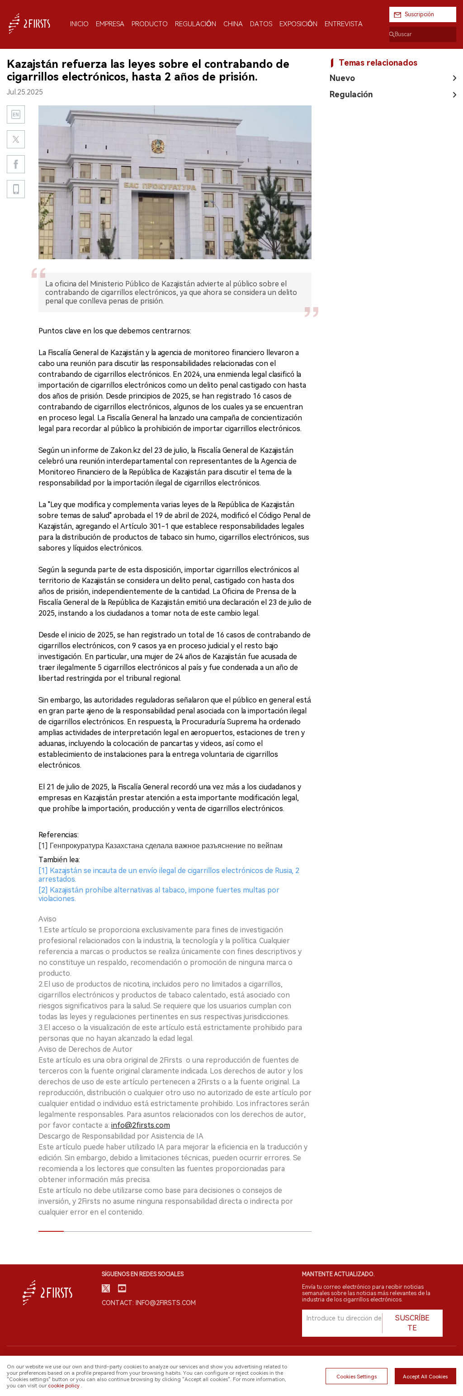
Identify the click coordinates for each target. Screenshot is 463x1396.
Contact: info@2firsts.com (149, 1302)
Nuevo (342, 78)
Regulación (351, 94)
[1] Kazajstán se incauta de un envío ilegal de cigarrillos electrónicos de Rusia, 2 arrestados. (168, 874)
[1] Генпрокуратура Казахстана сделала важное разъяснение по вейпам (160, 845)
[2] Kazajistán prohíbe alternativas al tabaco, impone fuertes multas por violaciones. (158, 894)
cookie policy (64, 1385)
